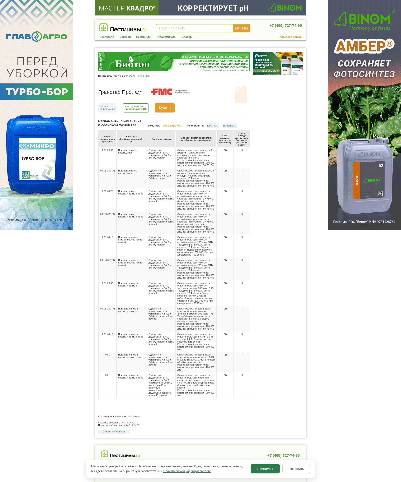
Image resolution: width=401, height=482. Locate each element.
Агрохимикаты (166, 36)
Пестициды (143, 36)
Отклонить (296, 469)
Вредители (107, 36)
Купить (165, 108)
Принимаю (265, 469)
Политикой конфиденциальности (187, 471)
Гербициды (143, 76)
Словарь (187, 36)
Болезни (125, 36)
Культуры (212, 125)
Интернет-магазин (291, 36)
